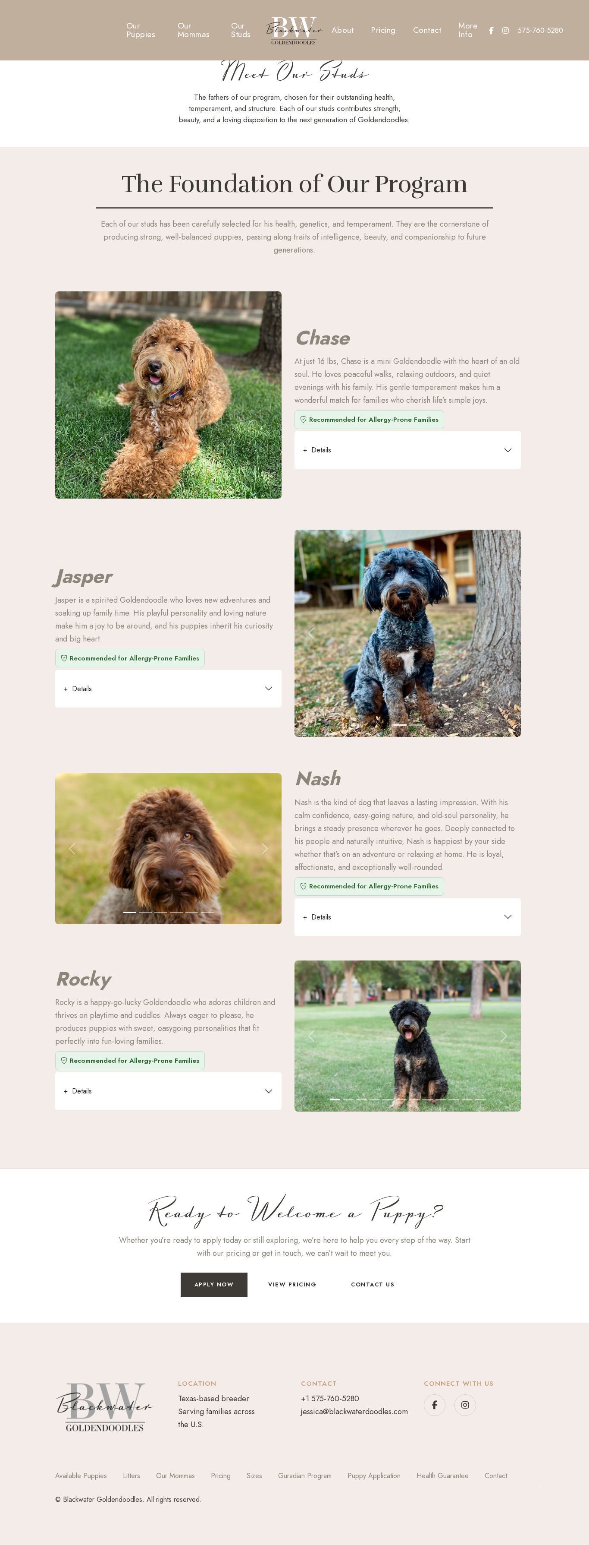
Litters (131, 1476)
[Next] (504, 633)
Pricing (383, 30)
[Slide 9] (440, 1100)
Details (317, 450)
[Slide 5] (191, 912)
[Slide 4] (176, 912)
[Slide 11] (467, 1100)
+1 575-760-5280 (330, 1398)
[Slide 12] (480, 1100)
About (343, 30)
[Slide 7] (414, 1100)
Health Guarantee (443, 1476)
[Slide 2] (415, 725)
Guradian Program (305, 1476)
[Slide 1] (400, 725)
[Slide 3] (160, 912)
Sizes (254, 1476)
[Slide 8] (427, 1100)
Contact (427, 30)
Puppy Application (374, 1476)
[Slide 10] (453, 1100)
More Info (467, 30)
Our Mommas (194, 30)
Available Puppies (81, 1476)
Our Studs (241, 30)
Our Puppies (141, 30)
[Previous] (311, 633)
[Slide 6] (207, 912)
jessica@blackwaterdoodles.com (354, 1411)
